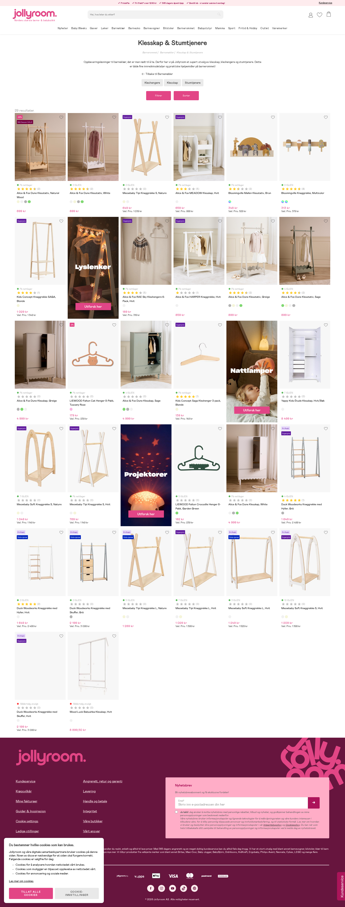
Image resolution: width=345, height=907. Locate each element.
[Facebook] (150, 888)
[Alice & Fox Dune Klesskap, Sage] (21, 409)
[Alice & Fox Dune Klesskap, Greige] (18, 409)
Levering (89, 791)
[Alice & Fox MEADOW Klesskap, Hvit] (176, 201)
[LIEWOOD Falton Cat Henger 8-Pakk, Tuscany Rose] (71, 409)
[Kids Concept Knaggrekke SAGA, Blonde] (18, 305)
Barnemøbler (167, 52)
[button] (319, 14)
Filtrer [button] (158, 95)
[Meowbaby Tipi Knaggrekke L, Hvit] (127, 616)
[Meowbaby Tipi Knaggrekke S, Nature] (124, 201)
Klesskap (172, 82)
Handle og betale (95, 801)
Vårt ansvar (91, 831)
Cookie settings (27, 821)
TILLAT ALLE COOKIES (31, 893)
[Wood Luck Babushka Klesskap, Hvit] (71, 720)
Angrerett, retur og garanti (102, 781)
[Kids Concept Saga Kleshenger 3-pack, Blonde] (176, 409)
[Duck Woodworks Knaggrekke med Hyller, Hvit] (18, 616)
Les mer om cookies (21, 881)
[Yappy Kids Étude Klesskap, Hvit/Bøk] (282, 409)
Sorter (186, 95)
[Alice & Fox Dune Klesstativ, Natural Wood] (18, 201)
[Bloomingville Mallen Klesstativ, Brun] (229, 201)
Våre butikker (93, 821)
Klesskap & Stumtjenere (189, 52)
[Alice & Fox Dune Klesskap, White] (25, 409)
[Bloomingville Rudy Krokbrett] (286, 201)
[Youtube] (172, 888)
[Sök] (219, 14)
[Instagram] (161, 888)
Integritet (90, 811)
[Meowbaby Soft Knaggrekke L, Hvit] (229, 616)
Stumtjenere (192, 82)
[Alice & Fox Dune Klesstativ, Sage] (29, 201)
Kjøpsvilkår (24, 791)
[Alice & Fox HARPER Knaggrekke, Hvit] (176, 305)
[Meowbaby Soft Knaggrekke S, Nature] (18, 513)
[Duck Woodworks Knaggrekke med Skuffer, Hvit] (18, 720)
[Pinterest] (194, 888)
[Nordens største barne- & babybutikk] (35, 13)
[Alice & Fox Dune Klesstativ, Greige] (25, 201)
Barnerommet (149, 52)
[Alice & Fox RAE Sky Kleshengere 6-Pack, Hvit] (124, 305)
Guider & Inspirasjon (31, 811)
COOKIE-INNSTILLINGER (76, 893)
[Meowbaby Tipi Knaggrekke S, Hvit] (127, 201)
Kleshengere (152, 82)
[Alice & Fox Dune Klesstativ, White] (21, 201)
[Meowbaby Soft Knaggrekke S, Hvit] (21, 513)
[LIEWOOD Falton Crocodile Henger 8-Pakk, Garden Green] (176, 513)
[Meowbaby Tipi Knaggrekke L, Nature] (124, 616)
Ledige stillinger (27, 831)
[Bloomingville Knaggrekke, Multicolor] (282, 201)
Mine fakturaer (26, 801)
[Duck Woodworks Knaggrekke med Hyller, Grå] (282, 513)
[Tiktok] (183, 888)
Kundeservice (325, 2)
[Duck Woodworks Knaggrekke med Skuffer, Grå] (71, 616)
